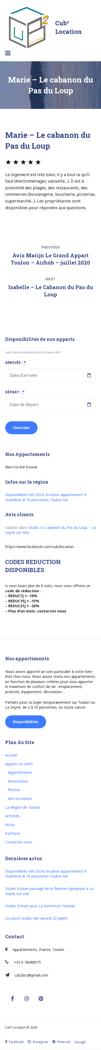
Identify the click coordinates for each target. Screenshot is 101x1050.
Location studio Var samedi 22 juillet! (36, 918)
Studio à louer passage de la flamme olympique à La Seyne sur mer (49, 891)
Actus (10, 824)
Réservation (18, 781)
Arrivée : (15, 362)
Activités (12, 815)
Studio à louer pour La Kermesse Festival (40, 905)
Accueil (11, 755)
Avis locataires (20, 798)
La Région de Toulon (22, 807)
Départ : (15, 391)
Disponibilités (25, 721)
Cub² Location (68, 27)
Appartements (20, 772)
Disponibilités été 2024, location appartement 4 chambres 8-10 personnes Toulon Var (45, 497)
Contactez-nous (18, 841)
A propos (12, 833)
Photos (14, 789)
